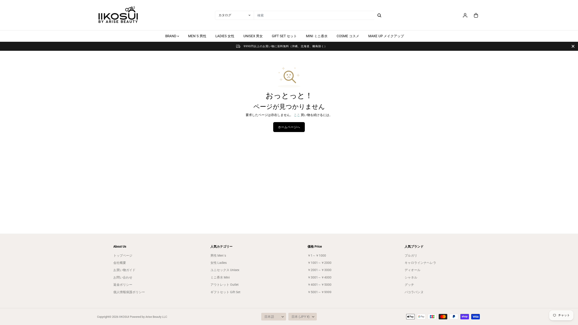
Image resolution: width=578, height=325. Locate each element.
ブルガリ (411, 255)
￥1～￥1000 (317, 255)
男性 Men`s (218, 255)
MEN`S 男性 (197, 36)
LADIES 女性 (224, 36)
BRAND (171, 36)
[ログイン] (465, 15)
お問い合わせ (122, 277)
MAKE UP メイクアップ (386, 36)
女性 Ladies (218, 263)
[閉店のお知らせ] (573, 46)
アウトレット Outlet (224, 284)
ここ (297, 115)
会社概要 (119, 263)
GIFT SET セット (284, 36)
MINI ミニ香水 (317, 36)
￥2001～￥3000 (319, 270)
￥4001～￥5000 (319, 284)
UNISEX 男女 (253, 36)
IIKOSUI (124, 316)
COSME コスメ (348, 36)
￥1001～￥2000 (319, 263)
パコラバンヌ (414, 292)
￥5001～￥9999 (319, 292)
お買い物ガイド (124, 270)
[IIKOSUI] (118, 15)
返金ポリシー (122, 284)
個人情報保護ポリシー (129, 292)
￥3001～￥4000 (319, 277)
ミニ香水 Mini (220, 277)
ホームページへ (289, 127)
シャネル (411, 277)
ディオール (412, 270)
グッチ (409, 284)
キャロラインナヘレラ (420, 263)
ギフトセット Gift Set (225, 292)
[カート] (476, 15)
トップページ (122, 255)
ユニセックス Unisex (224, 270)
